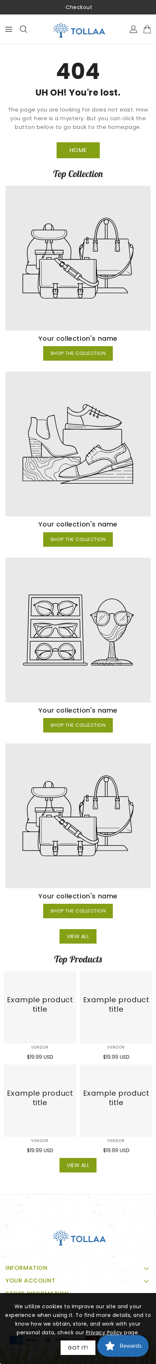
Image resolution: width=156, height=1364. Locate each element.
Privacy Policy (104, 1332)
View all (78, 936)
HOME (78, 150)
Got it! (78, 1347)
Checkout (79, 7)
